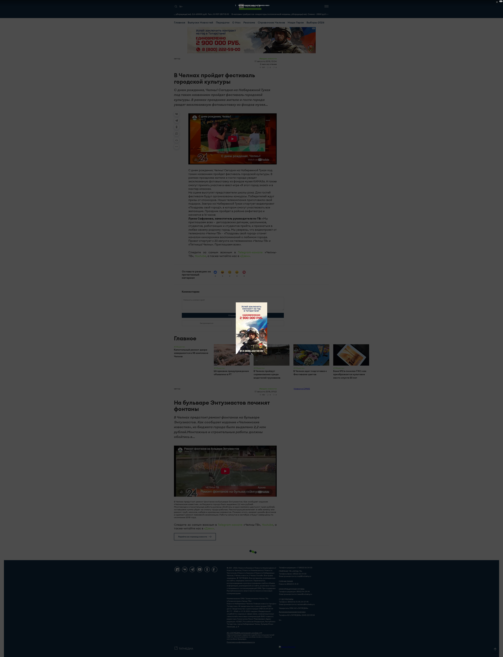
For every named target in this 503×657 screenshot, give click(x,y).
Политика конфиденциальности (241, 642)
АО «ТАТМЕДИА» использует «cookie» (243, 633)
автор (177, 58)
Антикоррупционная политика (292, 612)
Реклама (249, 22)
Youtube (200, 256)
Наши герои (296, 22)
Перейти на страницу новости (192, 537)
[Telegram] (176, 120)
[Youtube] (199, 569)
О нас (236, 22)
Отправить (232, 315)
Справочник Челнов (271, 22)
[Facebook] (214, 569)
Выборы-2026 (315, 22)
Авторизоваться (206, 323)
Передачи (223, 22)
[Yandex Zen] (177, 569)
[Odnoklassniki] (207, 569)
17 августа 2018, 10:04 (266, 61)
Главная (179, 22)
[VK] (184, 569)
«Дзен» (245, 256)
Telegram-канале (250, 252)
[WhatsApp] (176, 133)
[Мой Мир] (176, 140)
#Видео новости (268, 58)
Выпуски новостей (200, 22)
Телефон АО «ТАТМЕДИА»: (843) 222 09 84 (297, 615)
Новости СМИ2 (302, 388)
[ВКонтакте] (176, 114)
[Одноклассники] (176, 127)
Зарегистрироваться (259, 323)
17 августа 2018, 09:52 (266, 391)
